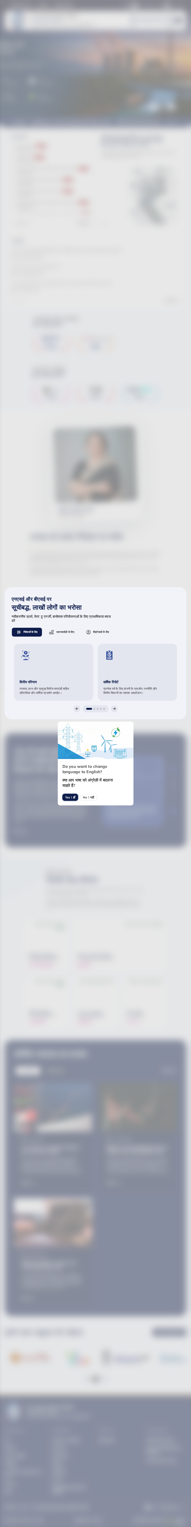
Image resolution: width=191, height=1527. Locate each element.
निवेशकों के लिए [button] (31, 632)
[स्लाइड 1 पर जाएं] (89, 709)
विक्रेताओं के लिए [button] (101, 632)
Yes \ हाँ (70, 797)
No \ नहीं (88, 797)
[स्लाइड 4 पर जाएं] (101, 709)
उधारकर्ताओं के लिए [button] (65, 632)
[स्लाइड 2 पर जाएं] (94, 709)
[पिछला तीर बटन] (76, 708)
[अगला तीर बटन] (114, 708)
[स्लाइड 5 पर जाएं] (104, 709)
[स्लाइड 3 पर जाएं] (98, 709)
